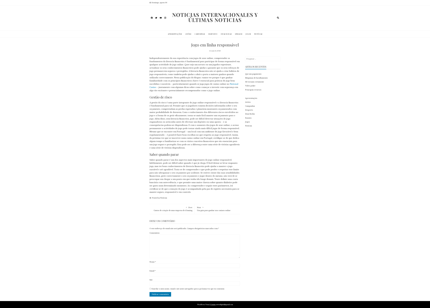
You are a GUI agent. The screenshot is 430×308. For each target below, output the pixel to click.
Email (152, 271)
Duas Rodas (226, 34)
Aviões (188, 34)
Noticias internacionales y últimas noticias (215, 17)
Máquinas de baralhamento (256, 78)
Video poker (250, 86)
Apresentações (175, 34)
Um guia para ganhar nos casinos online (213, 209)
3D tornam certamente (254, 82)
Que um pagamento (253, 74)
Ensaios (238, 34)
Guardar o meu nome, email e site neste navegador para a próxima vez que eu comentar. (188, 289)
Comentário (154, 233)
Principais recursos (253, 90)
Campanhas (200, 34)
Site (151, 280)
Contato (213, 304)
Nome (152, 262)
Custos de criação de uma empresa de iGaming (173, 209)
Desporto (212, 34)
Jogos (248, 34)
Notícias (258, 34)
